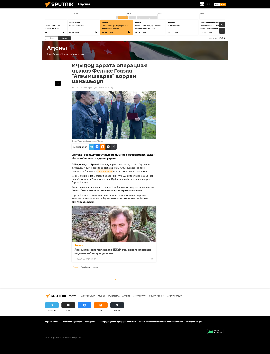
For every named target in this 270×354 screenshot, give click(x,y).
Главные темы (174, 25)
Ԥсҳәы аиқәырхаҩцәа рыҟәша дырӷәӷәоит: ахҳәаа (115, 26)
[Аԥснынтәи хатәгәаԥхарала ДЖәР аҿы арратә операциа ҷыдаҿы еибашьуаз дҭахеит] (114, 224)
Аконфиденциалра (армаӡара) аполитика (117, 321)
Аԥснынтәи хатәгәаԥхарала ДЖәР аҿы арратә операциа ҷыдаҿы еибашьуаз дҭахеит (113, 251)
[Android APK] (215, 332)
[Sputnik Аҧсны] (60, 7)
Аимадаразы (90, 321)
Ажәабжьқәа (85, 267)
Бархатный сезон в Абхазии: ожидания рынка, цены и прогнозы (48, 28)
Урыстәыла (114, 296)
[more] (152, 259)
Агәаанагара (139, 296)
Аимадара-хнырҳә (194, 321)
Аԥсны (79, 245)
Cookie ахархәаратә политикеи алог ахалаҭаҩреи (161, 321)
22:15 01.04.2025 (79, 87)
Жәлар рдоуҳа (156, 296)
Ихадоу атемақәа (76, 25)
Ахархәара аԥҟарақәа (72, 321)
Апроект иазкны (52, 321)
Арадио (105, 22)
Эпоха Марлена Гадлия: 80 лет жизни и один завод (214, 26)
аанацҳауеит (105, 171)
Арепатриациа (174, 296)
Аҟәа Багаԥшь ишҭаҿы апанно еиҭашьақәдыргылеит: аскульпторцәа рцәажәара (148, 28)
